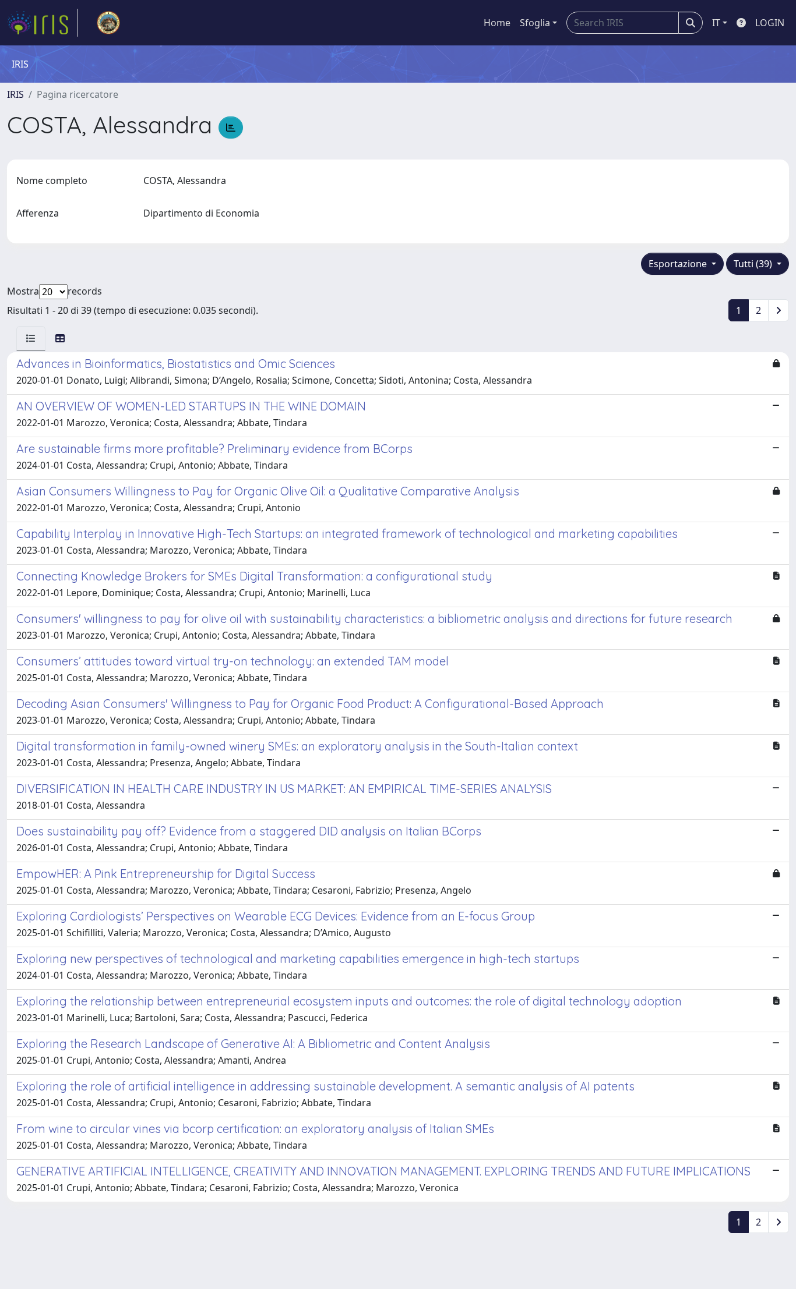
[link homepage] (42, 23)
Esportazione (679, 263)
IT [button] (716, 22)
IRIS (15, 94)
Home (497, 22)
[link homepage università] (108, 23)
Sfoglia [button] (535, 22)
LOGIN (769, 22)
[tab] (30, 338)
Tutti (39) (754, 263)
